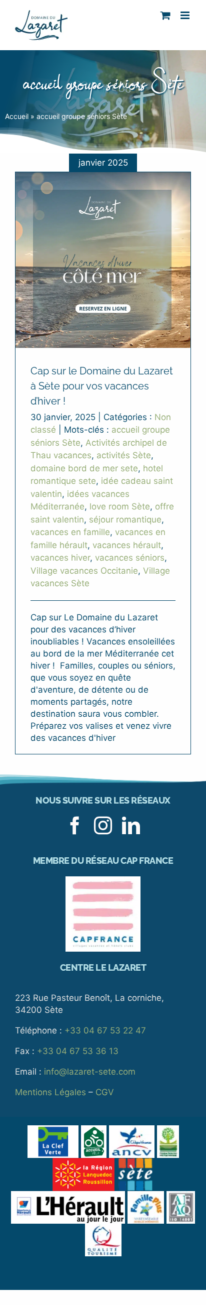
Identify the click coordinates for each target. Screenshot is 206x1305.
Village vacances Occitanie (84, 571)
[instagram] (103, 826)
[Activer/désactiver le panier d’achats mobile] (165, 15)
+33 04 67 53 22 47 (105, 1030)
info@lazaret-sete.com (90, 1072)
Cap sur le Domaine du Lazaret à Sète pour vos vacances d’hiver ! (101, 386)
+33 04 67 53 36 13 (77, 1051)
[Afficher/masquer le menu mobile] (185, 15)
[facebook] (75, 826)
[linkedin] (131, 826)
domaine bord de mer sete (84, 468)
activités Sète (123, 455)
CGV (105, 1092)
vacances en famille (70, 532)
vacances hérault (126, 545)
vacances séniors (129, 558)
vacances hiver (60, 558)
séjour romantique (125, 519)
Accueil (16, 116)
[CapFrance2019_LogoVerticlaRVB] (103, 880)
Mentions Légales (50, 1092)
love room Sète (120, 506)
